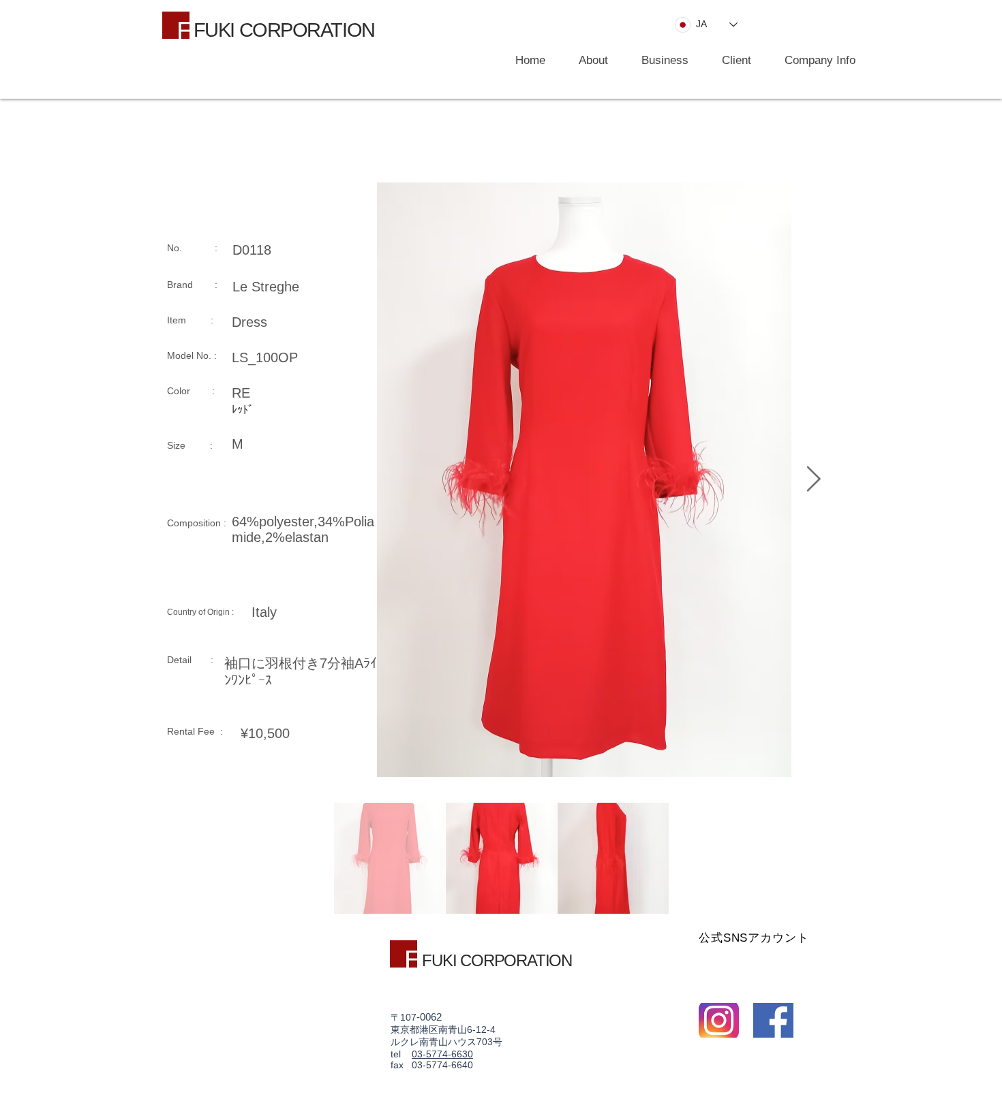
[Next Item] (813, 480)
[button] (658, 60)
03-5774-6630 (442, 1054)
